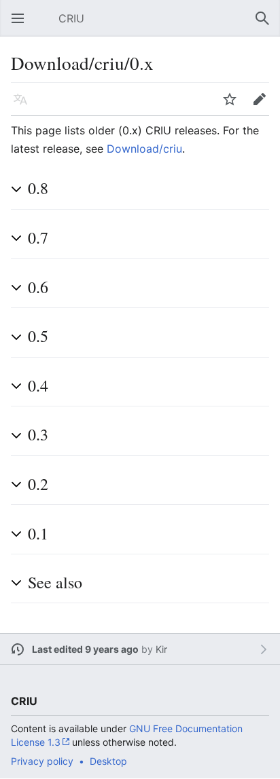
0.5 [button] (38, 336)
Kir (161, 649)
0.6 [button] (38, 287)
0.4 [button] (38, 385)
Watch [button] (234, 106)
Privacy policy (42, 761)
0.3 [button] (38, 434)
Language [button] (24, 106)
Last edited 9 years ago (85, 649)
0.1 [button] (38, 533)
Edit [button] (263, 106)
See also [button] (55, 582)
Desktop (108, 761)
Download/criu (144, 148)
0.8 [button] (38, 188)
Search (266, 25)
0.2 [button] (38, 484)
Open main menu (22, 25)
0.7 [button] (38, 237)
